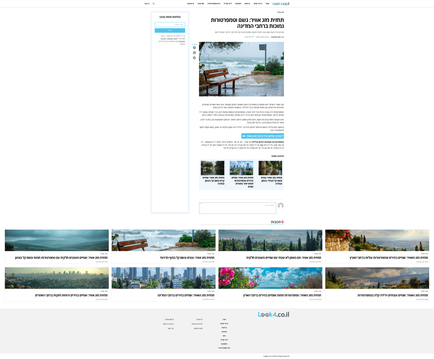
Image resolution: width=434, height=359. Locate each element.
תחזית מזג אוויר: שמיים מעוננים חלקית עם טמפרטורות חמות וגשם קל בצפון (61, 257)
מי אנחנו (190, 3)
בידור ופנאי (257, 3)
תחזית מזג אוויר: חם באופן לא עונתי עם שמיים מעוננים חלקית (283, 257)
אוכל (267, 3)
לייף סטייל (228, 3)
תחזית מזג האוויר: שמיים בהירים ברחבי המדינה (185, 295)
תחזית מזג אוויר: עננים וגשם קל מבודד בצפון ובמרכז (271, 180)
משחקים (224, 344)
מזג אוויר (200, 3)
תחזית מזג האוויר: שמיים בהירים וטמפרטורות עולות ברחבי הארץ (389, 257)
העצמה (238, 3)
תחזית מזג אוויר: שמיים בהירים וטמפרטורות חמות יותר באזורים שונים (242, 182)
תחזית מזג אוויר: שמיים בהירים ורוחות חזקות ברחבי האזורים (71, 295)
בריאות (247, 3)
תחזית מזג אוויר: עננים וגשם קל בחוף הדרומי (187, 257)
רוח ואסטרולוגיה (214, 3)
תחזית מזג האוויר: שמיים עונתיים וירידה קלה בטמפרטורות (392, 295)
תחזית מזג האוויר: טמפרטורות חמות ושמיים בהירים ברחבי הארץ (282, 295)
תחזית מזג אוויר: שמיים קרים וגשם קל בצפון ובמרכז (213, 180)
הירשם (147, 3)
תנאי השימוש (172, 38)
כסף (224, 336)
